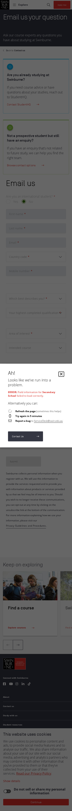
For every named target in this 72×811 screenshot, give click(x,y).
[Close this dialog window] (61, 374)
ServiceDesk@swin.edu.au (48, 420)
